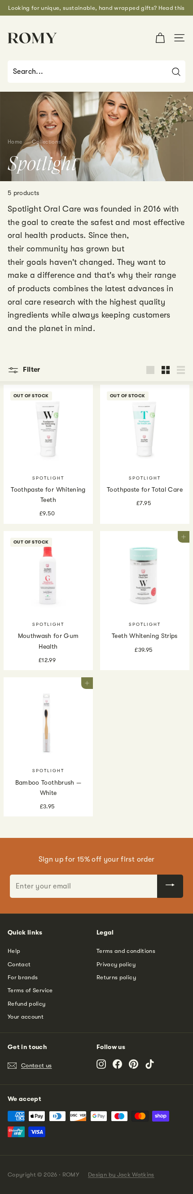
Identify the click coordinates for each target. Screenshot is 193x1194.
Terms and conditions (125, 951)
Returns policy (116, 977)
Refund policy (27, 1003)
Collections (46, 142)
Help (14, 951)
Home (15, 142)
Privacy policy (116, 964)
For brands (23, 977)
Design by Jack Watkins (121, 1174)
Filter (30, 369)
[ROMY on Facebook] (117, 1064)
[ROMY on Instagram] (101, 1064)
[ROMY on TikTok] (149, 1064)
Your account (26, 1016)
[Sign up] (170, 886)
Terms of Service (30, 990)
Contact (19, 964)
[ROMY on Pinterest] (133, 1064)
